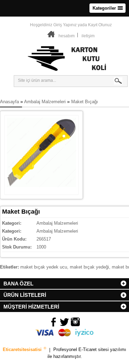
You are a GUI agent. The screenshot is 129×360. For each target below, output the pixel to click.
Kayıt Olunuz (100, 24)
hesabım (66, 35)
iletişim (88, 35)
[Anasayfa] (51, 35)
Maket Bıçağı (84, 101)
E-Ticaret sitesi (94, 349)
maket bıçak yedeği (89, 267)
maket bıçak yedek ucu (43, 267)
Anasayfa (9, 101)
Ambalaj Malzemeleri (45, 101)
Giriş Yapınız (65, 24)
